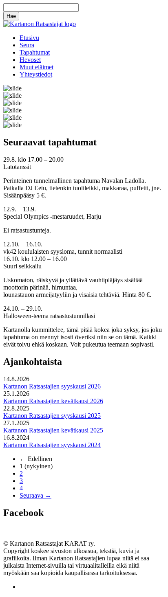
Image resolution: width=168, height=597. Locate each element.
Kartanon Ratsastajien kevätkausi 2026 (53, 400)
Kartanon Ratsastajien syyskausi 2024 (52, 444)
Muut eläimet (36, 67)
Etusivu (29, 37)
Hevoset (30, 59)
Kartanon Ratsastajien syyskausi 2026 (52, 386)
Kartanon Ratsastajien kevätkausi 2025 (53, 430)
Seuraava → (35, 495)
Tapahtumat (35, 52)
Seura (27, 45)
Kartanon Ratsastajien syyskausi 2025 (52, 415)
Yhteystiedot (36, 74)
